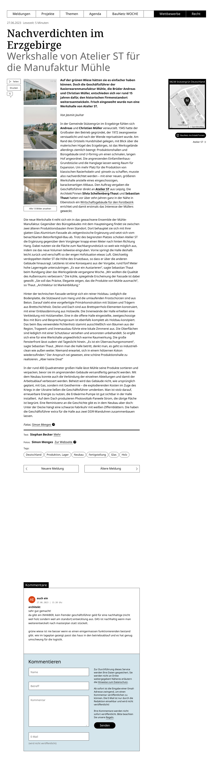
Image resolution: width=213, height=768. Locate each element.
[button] (187, 101)
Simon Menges (41, 425)
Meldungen (21, 14)
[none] (190, 135)
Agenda (95, 14)
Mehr (57, 434)
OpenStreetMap (198, 126)
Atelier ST (102, 189)
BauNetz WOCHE (125, 14)
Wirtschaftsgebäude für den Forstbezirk (107, 202)
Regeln (109, 717)
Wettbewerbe (170, 14)
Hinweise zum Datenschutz (113, 682)
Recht (196, 14)
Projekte (47, 14)
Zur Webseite (63, 442)
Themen (71, 14)
